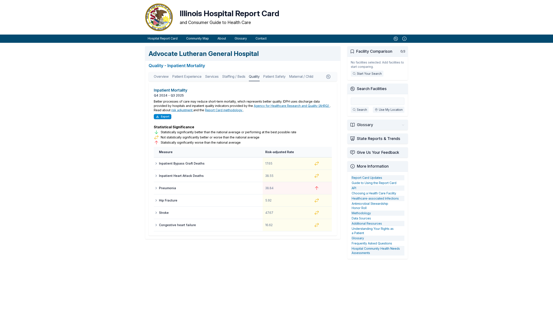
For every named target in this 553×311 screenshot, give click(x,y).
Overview (161, 76)
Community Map (197, 38)
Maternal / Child (301, 76)
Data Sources (361, 218)
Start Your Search (369, 73)
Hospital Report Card (163, 38)
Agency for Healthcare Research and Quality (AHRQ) (292, 106)
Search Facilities (372, 88)
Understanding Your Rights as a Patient (373, 231)
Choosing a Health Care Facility (374, 193)
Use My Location (391, 109)
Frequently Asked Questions (372, 243)
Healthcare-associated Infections (375, 198)
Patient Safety (274, 76)
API (354, 188)
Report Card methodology (224, 110)
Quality (254, 76)
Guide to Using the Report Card (374, 183)
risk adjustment (182, 110)
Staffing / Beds (233, 76)
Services (212, 76)
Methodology (361, 213)
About (222, 38)
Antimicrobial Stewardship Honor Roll (370, 206)
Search (362, 109)
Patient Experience (187, 76)
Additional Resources (367, 223)
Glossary (241, 38)
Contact (261, 38)
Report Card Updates (367, 177)
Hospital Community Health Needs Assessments (376, 251)
